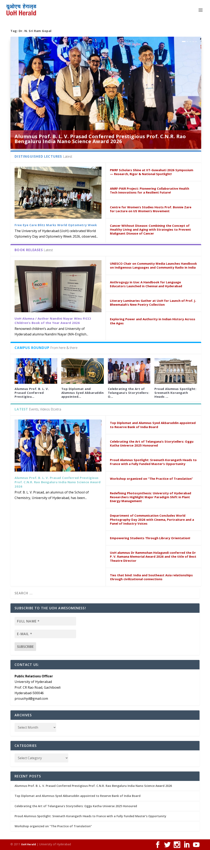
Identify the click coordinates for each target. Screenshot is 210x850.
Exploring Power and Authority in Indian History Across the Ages (152, 321)
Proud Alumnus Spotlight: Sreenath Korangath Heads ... (175, 393)
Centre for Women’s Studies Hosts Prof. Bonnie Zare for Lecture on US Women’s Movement (150, 209)
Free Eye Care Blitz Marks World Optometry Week (56, 225)
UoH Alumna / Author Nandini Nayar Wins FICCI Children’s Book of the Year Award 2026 (53, 320)
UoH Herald (28, 844)
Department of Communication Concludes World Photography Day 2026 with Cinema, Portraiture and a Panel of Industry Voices (152, 519)
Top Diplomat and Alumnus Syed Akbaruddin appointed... (82, 393)
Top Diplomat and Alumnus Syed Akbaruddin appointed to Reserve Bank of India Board (153, 425)
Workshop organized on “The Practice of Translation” (151, 478)
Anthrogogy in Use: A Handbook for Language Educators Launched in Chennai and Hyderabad (146, 284)
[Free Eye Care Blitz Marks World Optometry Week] (58, 193)
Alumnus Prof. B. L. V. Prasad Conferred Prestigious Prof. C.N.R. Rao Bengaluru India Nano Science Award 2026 (100, 139)
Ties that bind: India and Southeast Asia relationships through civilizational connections (151, 577)
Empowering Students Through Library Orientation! (150, 538)
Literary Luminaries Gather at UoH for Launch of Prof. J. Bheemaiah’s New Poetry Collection (153, 303)
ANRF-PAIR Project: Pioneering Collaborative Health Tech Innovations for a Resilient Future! (149, 190)
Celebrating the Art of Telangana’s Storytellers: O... (128, 393)
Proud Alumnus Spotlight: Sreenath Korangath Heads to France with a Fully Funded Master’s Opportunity (153, 462)
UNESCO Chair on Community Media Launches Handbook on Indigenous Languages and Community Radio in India (153, 265)
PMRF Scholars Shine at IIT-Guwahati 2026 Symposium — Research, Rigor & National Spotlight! (151, 172)
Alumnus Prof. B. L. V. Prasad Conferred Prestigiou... (32, 393)
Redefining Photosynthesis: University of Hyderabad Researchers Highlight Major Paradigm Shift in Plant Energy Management (150, 497)
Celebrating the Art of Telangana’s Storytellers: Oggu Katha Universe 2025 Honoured (151, 443)
